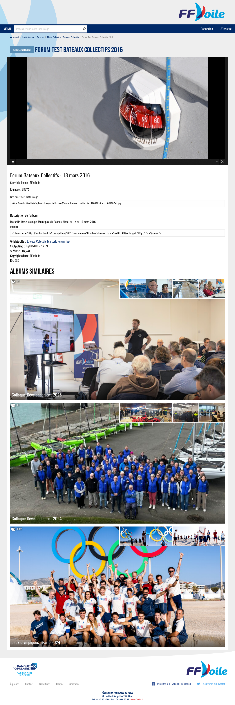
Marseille (52, 241)
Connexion (207, 29)
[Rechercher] (84, 28)
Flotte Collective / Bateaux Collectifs (63, 37)
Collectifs (41, 241)
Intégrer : (14, 226)
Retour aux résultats (22, 50)
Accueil (16, 37)
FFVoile (202, 11)
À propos (14, 684)
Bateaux (30, 241)
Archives (40, 37)
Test (67, 241)
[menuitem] (15, 37)
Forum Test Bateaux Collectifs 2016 (79, 50)
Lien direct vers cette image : (24, 197)
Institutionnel (28, 37)
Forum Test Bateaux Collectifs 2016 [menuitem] (97, 37)
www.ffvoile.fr (137, 699)
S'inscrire (226, 29)
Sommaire (74, 684)
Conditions (44, 684)
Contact (29, 684)
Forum (61, 241)
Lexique (60, 684)
